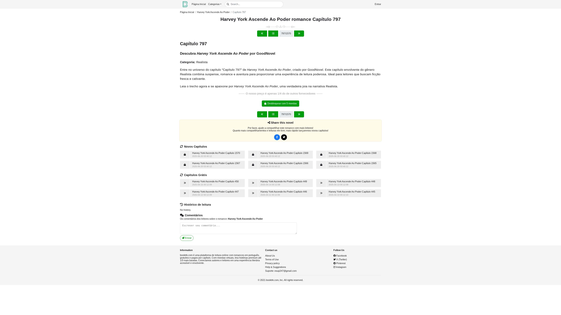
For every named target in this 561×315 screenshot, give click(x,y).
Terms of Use (272, 259)
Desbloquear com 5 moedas (282, 103)
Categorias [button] (214, 4)
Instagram (340, 267)
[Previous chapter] (262, 33)
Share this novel (282, 122)
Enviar (188, 238)
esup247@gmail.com (286, 271)
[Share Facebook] (277, 137)
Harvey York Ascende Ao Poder (213, 12)
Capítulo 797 (239, 12)
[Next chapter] (299, 33)
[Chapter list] (273, 33)
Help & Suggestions (275, 267)
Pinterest (341, 263)
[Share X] (284, 137)
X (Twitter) (341, 259)
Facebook (341, 255)
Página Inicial (199, 4)
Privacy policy (272, 263)
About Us (270, 255)
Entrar (378, 4)
